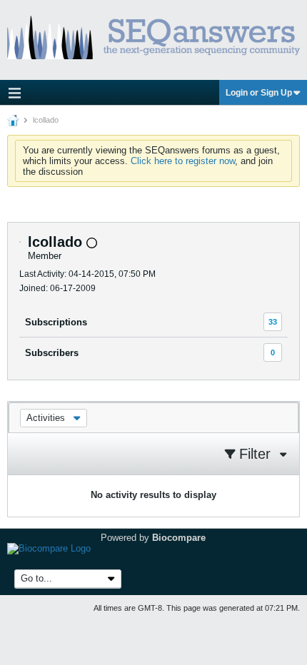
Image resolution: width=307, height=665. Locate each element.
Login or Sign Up (259, 93)
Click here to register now (183, 161)
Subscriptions (56, 322)
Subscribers (52, 352)
